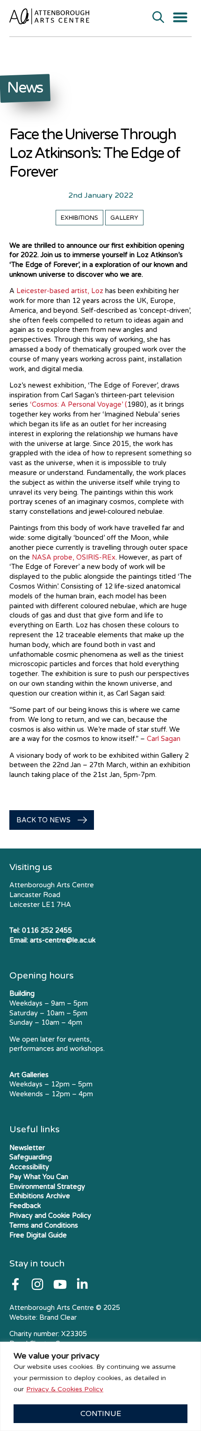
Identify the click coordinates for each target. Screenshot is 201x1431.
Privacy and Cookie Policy (50, 1216)
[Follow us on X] (82, 1284)
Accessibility (29, 1167)
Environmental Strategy (47, 1187)
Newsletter (27, 1148)
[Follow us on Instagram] (37, 1284)
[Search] (158, 18)
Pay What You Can (38, 1177)
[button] (180, 17)
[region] (100, 1386)
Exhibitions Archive (39, 1196)
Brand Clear (58, 1318)
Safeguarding (30, 1157)
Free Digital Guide (38, 1235)
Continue (100, 1413)
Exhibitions (79, 218)
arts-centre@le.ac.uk (62, 940)
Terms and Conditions (43, 1226)
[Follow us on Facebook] (15, 1284)
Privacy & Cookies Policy (64, 1389)
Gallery (124, 218)
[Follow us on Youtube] (60, 1284)
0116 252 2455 (47, 931)
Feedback (25, 1206)
